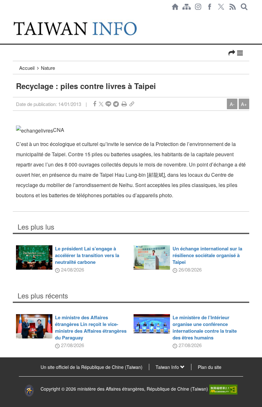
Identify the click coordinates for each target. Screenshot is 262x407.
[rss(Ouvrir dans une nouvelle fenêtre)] (232, 7)
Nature (48, 67)
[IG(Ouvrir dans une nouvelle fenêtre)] (198, 7)
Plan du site (209, 367)
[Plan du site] (186, 7)
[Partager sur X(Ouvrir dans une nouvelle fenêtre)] (101, 104)
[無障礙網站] (223, 389)
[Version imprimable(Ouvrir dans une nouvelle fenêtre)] (124, 104)
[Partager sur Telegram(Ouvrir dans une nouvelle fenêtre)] (116, 104)
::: (15, 16)
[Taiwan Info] (82, 28)
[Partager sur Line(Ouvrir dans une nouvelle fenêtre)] (108, 104)
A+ (244, 104)
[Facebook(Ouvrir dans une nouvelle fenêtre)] (209, 7)
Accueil (27, 67)
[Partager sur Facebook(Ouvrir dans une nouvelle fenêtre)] (94, 104)
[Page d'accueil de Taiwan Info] (175, 7)
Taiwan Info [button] (168, 367)
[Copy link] (131, 104)
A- (232, 104)
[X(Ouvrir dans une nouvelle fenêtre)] (221, 7)
